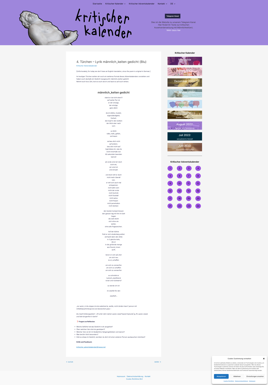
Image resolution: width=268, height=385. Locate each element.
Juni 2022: (184, 145)
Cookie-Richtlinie (229, 381)
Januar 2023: (185, 70)
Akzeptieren (221, 376)
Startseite (97, 4)
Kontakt (161, 4)
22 (179, 206)
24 (198, 206)
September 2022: (185, 113)
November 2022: (184, 92)
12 (198, 183)
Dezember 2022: (184, 81)
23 (188, 206)
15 (188, 191)
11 (188, 183)
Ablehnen (237, 376)
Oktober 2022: (185, 102)
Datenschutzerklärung (241, 381)
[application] (124, 4)
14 (179, 191)
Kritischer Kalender (114, 4)
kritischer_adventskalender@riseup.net (91, 347)
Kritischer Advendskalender (86, 66)
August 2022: (184, 124)
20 (198, 198)
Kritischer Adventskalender (141, 4)
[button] (264, 359)
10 (179, 183)
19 (188, 198)
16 (198, 191)
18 (179, 198)
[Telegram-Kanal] (158, 16)
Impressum (252, 381)
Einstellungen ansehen (255, 376)
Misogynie (184, 59)
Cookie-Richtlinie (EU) (134, 379)
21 (170, 206)
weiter (157, 362)
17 (170, 198)
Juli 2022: (185, 135)
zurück (69, 362)
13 (170, 191)
